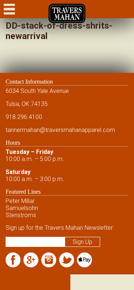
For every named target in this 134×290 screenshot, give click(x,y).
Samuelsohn (22, 208)
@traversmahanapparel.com (77, 129)
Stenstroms (21, 215)
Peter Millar (20, 200)
